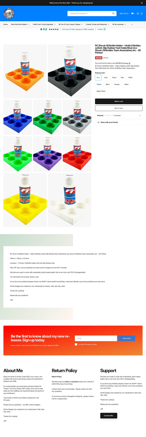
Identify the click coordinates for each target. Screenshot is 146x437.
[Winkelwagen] (142, 13)
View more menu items (131, 24)
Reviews (109, 115)
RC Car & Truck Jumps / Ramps (69, 24)
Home (5, 24)
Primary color (100, 73)
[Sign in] (138, 13)
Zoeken (113, 13)
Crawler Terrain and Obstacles (96, 24)
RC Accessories (118, 24)
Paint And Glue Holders (19, 24)
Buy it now (119, 108)
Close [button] (142, 3)
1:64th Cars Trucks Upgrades (43, 24)
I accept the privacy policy (87, 344)
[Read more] (133, 13)
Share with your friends (109, 122)
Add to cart (119, 101)
